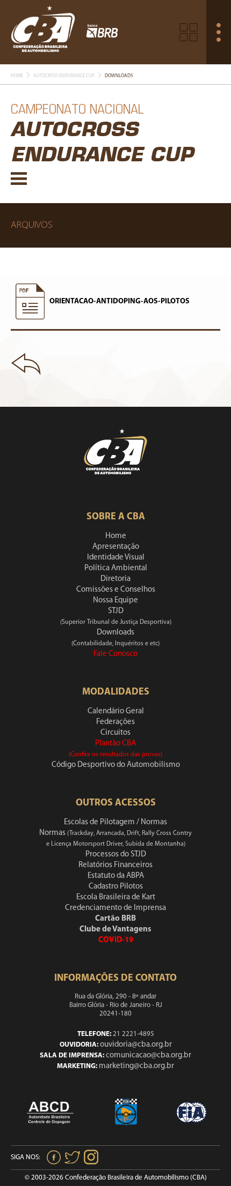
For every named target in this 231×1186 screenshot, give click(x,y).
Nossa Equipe (115, 600)
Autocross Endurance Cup (64, 75)
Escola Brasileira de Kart (115, 897)
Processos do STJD (115, 855)
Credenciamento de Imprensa (115, 908)
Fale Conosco (115, 654)
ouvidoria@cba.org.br (136, 1045)
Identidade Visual (116, 558)
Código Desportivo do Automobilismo (116, 765)
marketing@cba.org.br (136, 1066)
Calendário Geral (116, 711)
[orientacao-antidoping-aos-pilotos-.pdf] (30, 301)
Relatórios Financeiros (115, 865)
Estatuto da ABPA (116, 876)
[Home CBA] (43, 31)
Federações (115, 722)
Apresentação (115, 547)
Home (17, 75)
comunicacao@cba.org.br (148, 1055)
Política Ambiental (115, 568)
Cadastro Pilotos (116, 887)
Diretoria (115, 579)
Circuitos (115, 733)
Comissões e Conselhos (115, 590)
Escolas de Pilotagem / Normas (115, 822)
